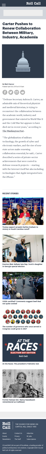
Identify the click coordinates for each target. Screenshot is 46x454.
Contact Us (18, 433)
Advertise (30, 433)
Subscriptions (31, 439)
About (4, 433)
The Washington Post (13, 131)
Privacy (17, 436)
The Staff (18, 439)
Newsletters (6, 439)
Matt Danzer (9, 84)
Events (4, 436)
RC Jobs (29, 436)
